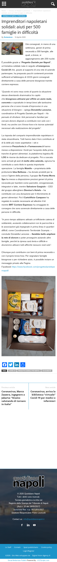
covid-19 (12, 371)
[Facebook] (22, 525)
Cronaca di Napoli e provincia (19, 11)
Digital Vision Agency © (41, 555)
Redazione (8, 37)
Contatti (17, 547)
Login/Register (28, 551)
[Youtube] (35, 525)
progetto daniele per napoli (29, 371)
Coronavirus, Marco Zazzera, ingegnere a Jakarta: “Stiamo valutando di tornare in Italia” (14, 398)
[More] (41, 378)
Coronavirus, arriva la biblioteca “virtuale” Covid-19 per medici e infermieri (42, 396)
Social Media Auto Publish (17, 560)
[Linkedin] (29, 525)
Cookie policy (46, 547)
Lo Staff (8, 547)
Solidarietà (46, 371)
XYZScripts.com (43, 560)
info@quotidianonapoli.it (33, 519)
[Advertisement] (28, 437)
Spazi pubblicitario (31, 547)
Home (4, 11)
